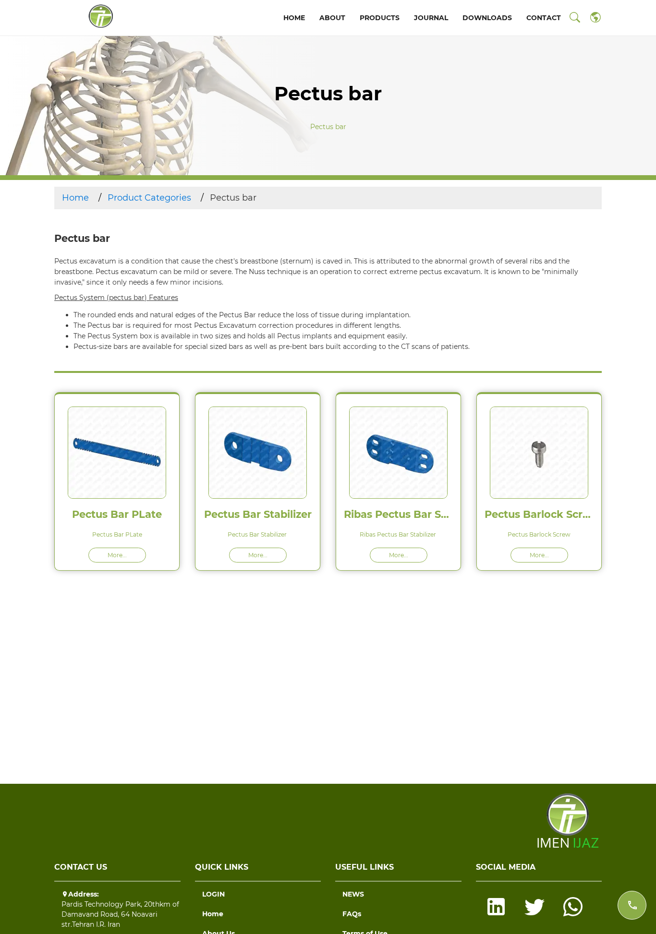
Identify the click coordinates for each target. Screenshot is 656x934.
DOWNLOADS (487, 17)
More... (117, 555)
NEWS (353, 894)
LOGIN (213, 894)
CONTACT (543, 17)
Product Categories (149, 197)
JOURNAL (431, 17)
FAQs (351, 914)
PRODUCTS (380, 17)
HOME (294, 17)
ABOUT (332, 17)
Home (75, 197)
